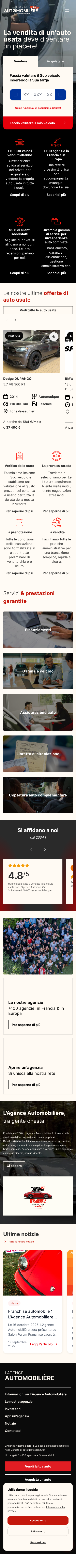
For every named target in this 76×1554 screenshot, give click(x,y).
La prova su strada (56, 465)
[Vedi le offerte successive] (15, 320)
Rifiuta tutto (38, 1531)
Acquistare (55, 61)
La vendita (56, 532)
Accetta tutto (38, 1520)
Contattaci (13, 1430)
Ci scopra (14, 1166)
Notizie (10, 1423)
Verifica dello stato (19, 465)
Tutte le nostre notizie (21, 1241)
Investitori (12, 1408)
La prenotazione (19, 532)
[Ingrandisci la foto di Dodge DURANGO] (53, 336)
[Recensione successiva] (45, 849)
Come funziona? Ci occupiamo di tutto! (38, 107)
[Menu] (67, 9)
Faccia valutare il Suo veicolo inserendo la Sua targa (35, 77)
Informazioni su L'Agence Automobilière (35, 1394)
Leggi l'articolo (41, 1344)
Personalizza (38, 1542)
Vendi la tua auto (38, 1466)
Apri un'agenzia (17, 1416)
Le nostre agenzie (18, 1401)
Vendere (20, 61)
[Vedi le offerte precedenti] (7, 320)
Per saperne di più (19, 511)
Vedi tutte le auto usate (38, 310)
